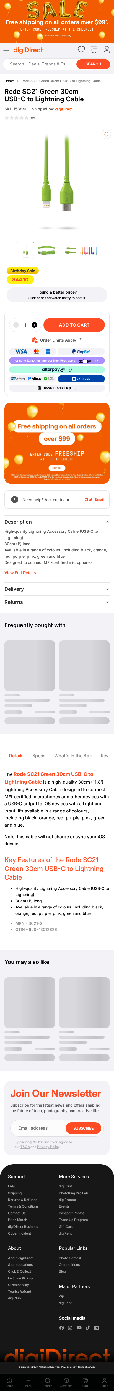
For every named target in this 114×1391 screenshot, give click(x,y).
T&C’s (25, 1147)
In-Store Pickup (20, 1278)
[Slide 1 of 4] (25, 250)
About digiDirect (20, 1258)
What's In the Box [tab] (73, 755)
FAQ (11, 1186)
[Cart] (94, 50)
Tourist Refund (19, 1291)
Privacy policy (69, 1366)
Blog (62, 1271)
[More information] (80, 340)
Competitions (69, 1265)
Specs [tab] (38, 755)
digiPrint (65, 1186)
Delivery (14, 589)
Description (18, 522)
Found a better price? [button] (57, 292)
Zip (61, 1296)
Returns (13, 602)
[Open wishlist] (81, 49)
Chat (88, 499)
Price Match (17, 1220)
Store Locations (20, 1265)
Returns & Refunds (22, 1200)
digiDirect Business (23, 1227)
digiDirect (26, 1366)
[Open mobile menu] (6, 50)
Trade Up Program (73, 1220)
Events (64, 1206)
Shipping (15, 1193)
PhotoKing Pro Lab (73, 1193)
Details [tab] (16, 755)
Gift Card (66, 1227)
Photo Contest (70, 1258)
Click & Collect (19, 1271)
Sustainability (18, 1285)
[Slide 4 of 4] (88, 250)
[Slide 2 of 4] (46, 250)
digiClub (14, 1298)
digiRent (65, 1233)
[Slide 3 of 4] (67, 250)
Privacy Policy (48, 1147)
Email (99, 499)
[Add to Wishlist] (106, 134)
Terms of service (86, 1366)
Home (9, 81)
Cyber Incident (19, 1233)
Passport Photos (71, 1213)
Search (93, 64)
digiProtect (67, 1200)
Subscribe (83, 1128)
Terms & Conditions (23, 1206)
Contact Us (16, 1213)
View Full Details (20, 572)
